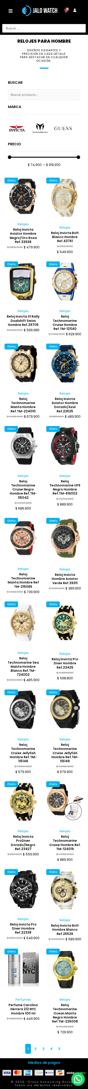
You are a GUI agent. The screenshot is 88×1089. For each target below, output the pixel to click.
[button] (10, 11)
